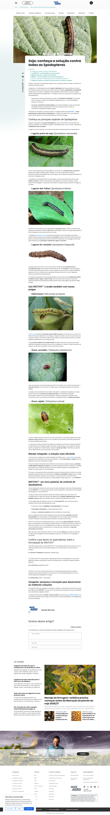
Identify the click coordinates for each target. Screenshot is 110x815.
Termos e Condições (54, 809)
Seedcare (51, 799)
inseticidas (72, 457)
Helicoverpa (33, 334)
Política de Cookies (37, 809)
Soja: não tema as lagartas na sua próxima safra (27, 694)
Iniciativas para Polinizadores (90, 782)
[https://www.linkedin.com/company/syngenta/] (91, 787)
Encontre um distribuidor (18, 791)
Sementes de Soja (53, 783)
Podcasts (91, 13)
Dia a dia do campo (23, 7)
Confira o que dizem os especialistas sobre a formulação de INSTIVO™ (50, 78)
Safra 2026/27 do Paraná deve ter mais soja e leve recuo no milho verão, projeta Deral (88, 716)
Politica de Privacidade (72, 809)
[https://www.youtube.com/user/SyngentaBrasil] (95, 787)
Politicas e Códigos (17, 786)
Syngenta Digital (53, 786)
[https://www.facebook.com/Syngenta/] (84, 787)
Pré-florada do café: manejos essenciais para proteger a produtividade (25, 708)
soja (65, 124)
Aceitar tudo (29, 808)
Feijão (35, 796)
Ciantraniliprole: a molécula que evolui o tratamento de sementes (61, 716)
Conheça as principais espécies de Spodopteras (44, 71)
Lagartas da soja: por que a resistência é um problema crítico (27, 666)
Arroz (35, 794)
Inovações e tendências (35, 13)
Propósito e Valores (17, 783)
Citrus (35, 799)
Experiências (81, 13)
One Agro (61, 13)
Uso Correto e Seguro (88, 775)
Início (16, 7)
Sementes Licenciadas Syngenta (57, 775)
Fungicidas (51, 796)
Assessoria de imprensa (74, 778)
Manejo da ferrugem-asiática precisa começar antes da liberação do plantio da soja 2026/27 (68, 700)
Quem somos (15, 775)
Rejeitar (19, 808)
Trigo (35, 788)
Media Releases (75, 775)
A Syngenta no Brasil (17, 778)
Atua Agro (51, 788)
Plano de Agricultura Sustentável (88, 778)
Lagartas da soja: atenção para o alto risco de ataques (27, 680)
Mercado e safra (20, 13)
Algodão (36, 783)
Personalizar (10, 808)
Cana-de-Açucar (38, 786)
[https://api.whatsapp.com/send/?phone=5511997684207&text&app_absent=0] (98, 787)
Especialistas (70, 13)
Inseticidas (51, 791)
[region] (19, 803)
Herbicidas (51, 794)
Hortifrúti (36, 791)
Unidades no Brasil (16, 788)
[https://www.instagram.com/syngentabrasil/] (88, 787)
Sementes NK (52, 780)
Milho (35, 778)
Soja (35, 775)
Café (35, 780)
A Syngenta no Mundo (17, 780)
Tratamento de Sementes (55, 778)
